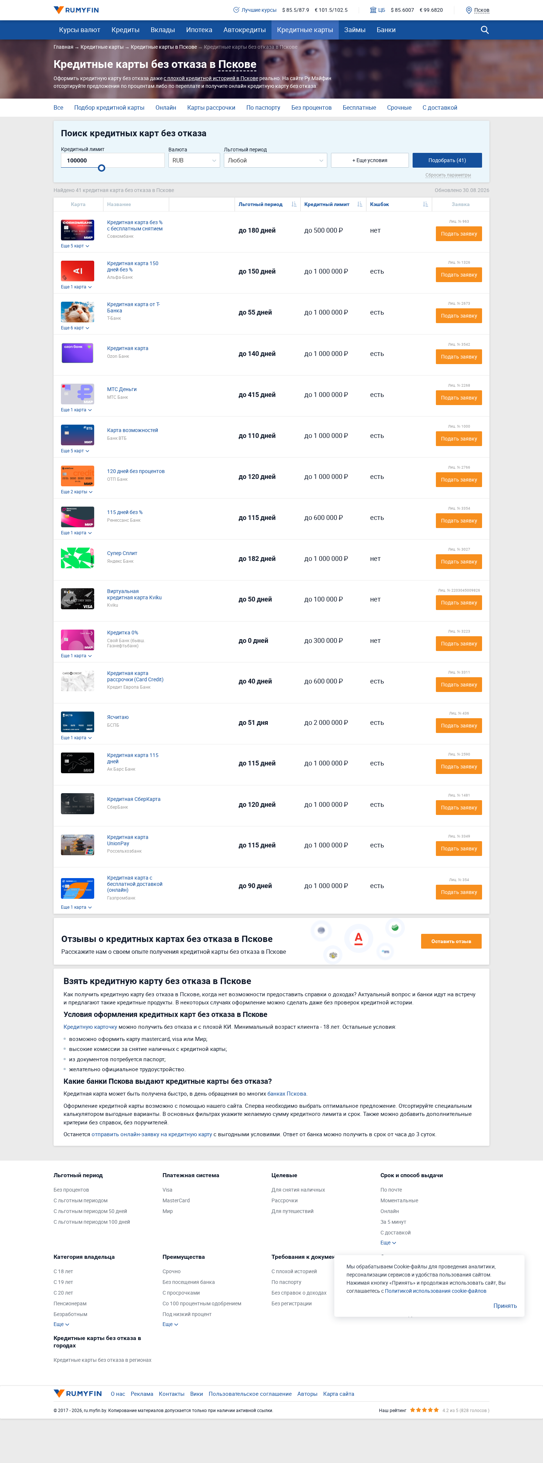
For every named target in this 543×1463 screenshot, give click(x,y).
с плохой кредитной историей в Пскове (211, 78)
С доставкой (440, 107)
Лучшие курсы (259, 10)
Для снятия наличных (298, 1190)
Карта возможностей (132, 430)
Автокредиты (244, 29)
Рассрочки (285, 1201)
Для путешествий (293, 1211)
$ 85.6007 (402, 10)
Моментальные (399, 1201)
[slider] (101, 168)
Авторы (307, 1393)
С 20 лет (63, 1293)
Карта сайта (338, 1393)
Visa (168, 1190)
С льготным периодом (80, 1201)
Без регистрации (292, 1304)
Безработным (70, 1314)
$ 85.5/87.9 (295, 10)
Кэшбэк (379, 204)
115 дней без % (125, 512)
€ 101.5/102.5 (331, 10)
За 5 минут (393, 1222)
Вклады (163, 29)
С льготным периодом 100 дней (92, 1222)
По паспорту (263, 107)
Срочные (399, 107)
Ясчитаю (118, 717)
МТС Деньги (122, 389)
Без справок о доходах (299, 1293)
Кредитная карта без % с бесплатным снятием (135, 225)
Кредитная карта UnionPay (127, 840)
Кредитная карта (127, 348)
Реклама (142, 1393)
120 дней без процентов (136, 471)
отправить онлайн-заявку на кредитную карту (152, 1134)
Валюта (177, 150)
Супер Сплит (122, 553)
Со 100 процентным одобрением (202, 1304)
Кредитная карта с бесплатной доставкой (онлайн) (135, 884)
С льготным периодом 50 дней (90, 1211)
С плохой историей (294, 1271)
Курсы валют (79, 29)
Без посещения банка (189, 1282)
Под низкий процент (187, 1314)
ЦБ (381, 10)
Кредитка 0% (122, 633)
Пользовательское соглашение (250, 1393)
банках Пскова (286, 1093)
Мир (168, 1211)
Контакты (172, 1393)
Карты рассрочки (211, 107)
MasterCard (176, 1201)
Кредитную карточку (90, 1026)
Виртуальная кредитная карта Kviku (134, 594)
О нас (118, 1393)
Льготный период (245, 150)
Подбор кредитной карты (109, 107)
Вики (196, 1393)
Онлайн (166, 107)
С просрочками (181, 1293)
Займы (355, 29)
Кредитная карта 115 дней (132, 758)
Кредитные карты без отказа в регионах (102, 1360)
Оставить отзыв (451, 941)
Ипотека (199, 29)
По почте (391, 1190)
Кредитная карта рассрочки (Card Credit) (135, 676)
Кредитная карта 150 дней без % (132, 266)
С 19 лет (63, 1282)
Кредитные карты (305, 29)
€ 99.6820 (431, 10)
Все (58, 107)
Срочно (172, 1271)
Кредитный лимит (83, 149)
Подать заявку (459, 233)
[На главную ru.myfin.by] (78, 1394)
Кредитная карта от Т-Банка (133, 307)
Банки (386, 29)
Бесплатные (359, 107)
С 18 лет (63, 1271)
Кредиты (126, 29)
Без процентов (311, 107)
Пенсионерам (70, 1304)
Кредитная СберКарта (134, 799)
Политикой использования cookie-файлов (435, 1290)
